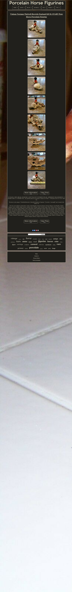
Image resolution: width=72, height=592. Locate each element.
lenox (39, 239)
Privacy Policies (36, 258)
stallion (13, 242)
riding (61, 242)
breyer (43, 239)
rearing (54, 244)
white (56, 241)
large (53, 248)
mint (60, 239)
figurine (42, 241)
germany (20, 248)
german (41, 248)
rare (59, 244)
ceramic (35, 239)
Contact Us (36, 256)
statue (24, 241)
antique (55, 239)
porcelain (34, 247)
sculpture (26, 244)
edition (26, 248)
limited (30, 242)
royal (35, 242)
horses (50, 241)
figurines (20, 239)
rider (23, 239)
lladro (18, 241)
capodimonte (48, 244)
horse (29, 238)
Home (36, 253)
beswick (50, 239)
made (45, 248)
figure (14, 244)
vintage (14, 238)
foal (46, 239)
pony (49, 248)
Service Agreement (36, 260)
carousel (34, 244)
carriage (20, 244)
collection (41, 244)
